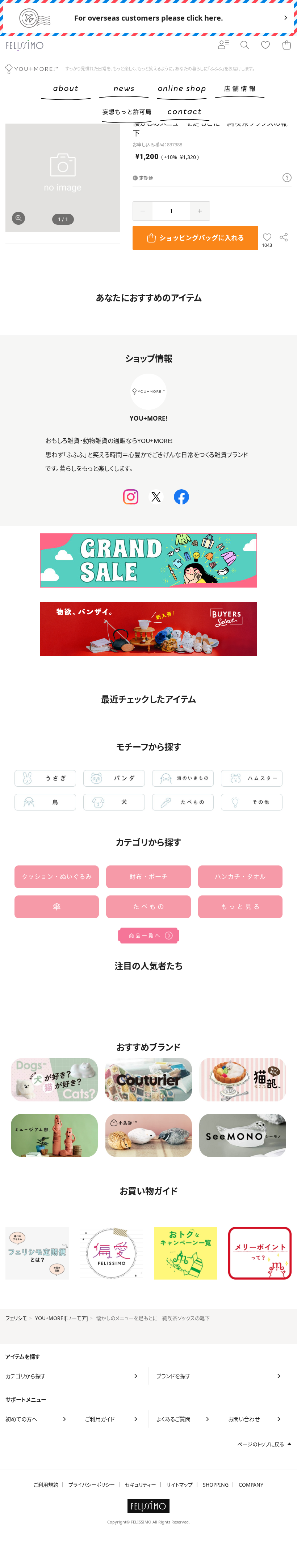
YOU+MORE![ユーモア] (61, 1318)
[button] (111, 175)
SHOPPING (216, 1484)
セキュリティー (140, 1484)
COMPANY (251, 1484)
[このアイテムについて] (287, 178)
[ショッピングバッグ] (286, 45)
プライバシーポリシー (91, 1484)
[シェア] (284, 238)
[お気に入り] (265, 45)
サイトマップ (179, 1484)
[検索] (244, 45)
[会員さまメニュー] (223, 45)
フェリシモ (16, 1318)
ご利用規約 (46, 1484)
